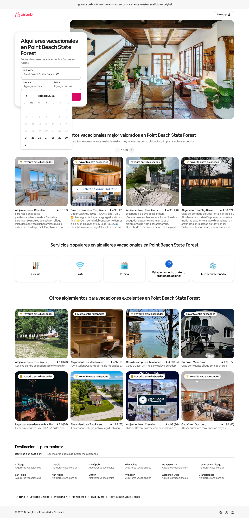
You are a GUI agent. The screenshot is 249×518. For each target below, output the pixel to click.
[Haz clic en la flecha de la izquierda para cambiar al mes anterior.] (27, 96)
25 (32, 137)
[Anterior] (117, 150)
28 (53, 137)
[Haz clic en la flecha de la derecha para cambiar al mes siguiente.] (66, 96)
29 (59, 137)
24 (26, 137)
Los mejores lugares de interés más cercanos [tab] (72, 453)
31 (26, 144)
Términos (59, 512)
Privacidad (45, 512)
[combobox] (51, 74)
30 (66, 137)
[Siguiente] (132, 150)
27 (46, 137)
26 (39, 137)
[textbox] (35, 86)
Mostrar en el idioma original (156, 4)
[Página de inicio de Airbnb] (24, 14)
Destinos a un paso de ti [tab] (28, 453)
